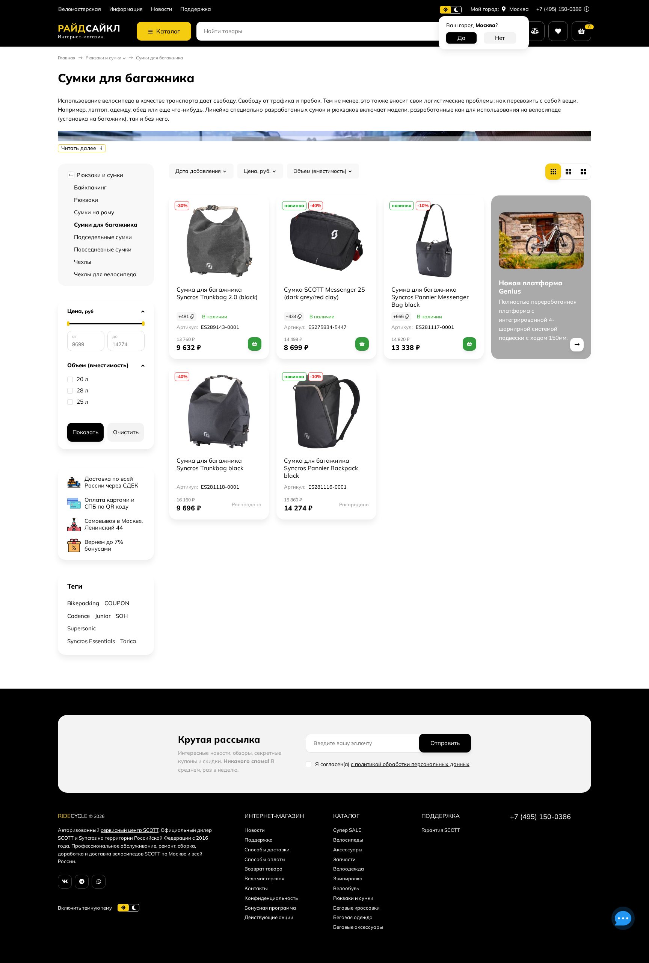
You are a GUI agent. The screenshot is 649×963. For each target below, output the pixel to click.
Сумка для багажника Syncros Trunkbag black (210, 464)
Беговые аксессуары (358, 927)
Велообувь (346, 888)
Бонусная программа (270, 908)
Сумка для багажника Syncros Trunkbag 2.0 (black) (217, 293)
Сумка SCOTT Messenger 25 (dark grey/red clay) (324, 293)
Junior (102, 615)
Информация (126, 9)
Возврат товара (263, 869)
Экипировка (347, 878)
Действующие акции (269, 917)
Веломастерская (79, 9)
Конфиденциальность (271, 898)
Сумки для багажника (105, 224)
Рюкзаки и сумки (103, 58)
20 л (82, 379)
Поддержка (195, 9)
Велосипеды (348, 840)
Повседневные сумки (102, 249)
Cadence (78, 615)
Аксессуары (347, 849)
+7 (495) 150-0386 (559, 9)
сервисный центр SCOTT (129, 830)
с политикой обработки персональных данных (410, 764)
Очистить (126, 432)
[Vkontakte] (65, 882)
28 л (82, 390)
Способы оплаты (265, 859)
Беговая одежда (353, 917)
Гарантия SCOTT (440, 830)
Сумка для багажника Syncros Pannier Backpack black (321, 468)
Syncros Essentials (91, 641)
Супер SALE (347, 830)
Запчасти (344, 859)
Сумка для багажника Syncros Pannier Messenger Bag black (430, 297)
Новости (161, 9)
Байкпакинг (90, 187)
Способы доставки (267, 849)
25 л (82, 401)
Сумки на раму (94, 212)
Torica (128, 641)
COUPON (116, 603)
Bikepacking (83, 603)
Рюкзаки (86, 199)
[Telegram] (82, 882)
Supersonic (81, 628)
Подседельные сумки (103, 237)
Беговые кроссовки (356, 908)
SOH (122, 615)
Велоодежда (348, 869)
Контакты (256, 888)
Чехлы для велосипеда (105, 274)
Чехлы (82, 261)
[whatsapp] (99, 882)
